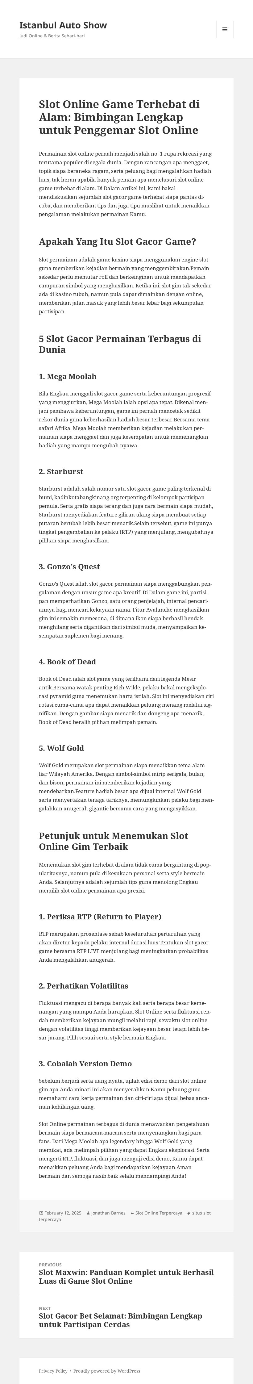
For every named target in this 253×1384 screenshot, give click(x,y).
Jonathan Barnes (108, 1213)
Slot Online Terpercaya (158, 1213)
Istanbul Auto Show (63, 25)
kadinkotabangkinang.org (86, 497)
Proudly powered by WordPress (106, 1371)
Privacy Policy (53, 1371)
